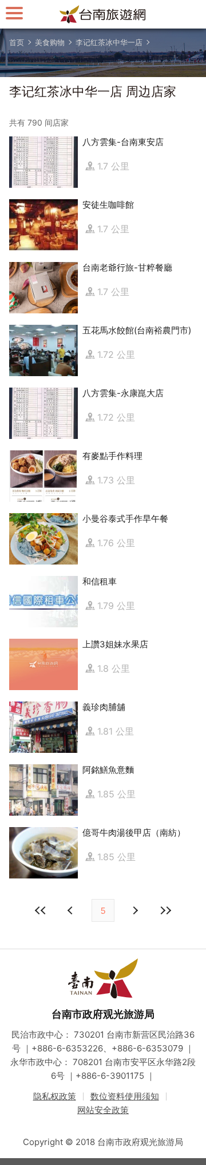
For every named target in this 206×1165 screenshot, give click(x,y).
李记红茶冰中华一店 (109, 42)
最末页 (165, 910)
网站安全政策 (103, 1109)
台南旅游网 (103, 14)
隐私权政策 (54, 1096)
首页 (16, 42)
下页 (71, 910)
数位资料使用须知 (124, 1096)
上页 (134, 910)
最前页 (40, 910)
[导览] (14, 13)
